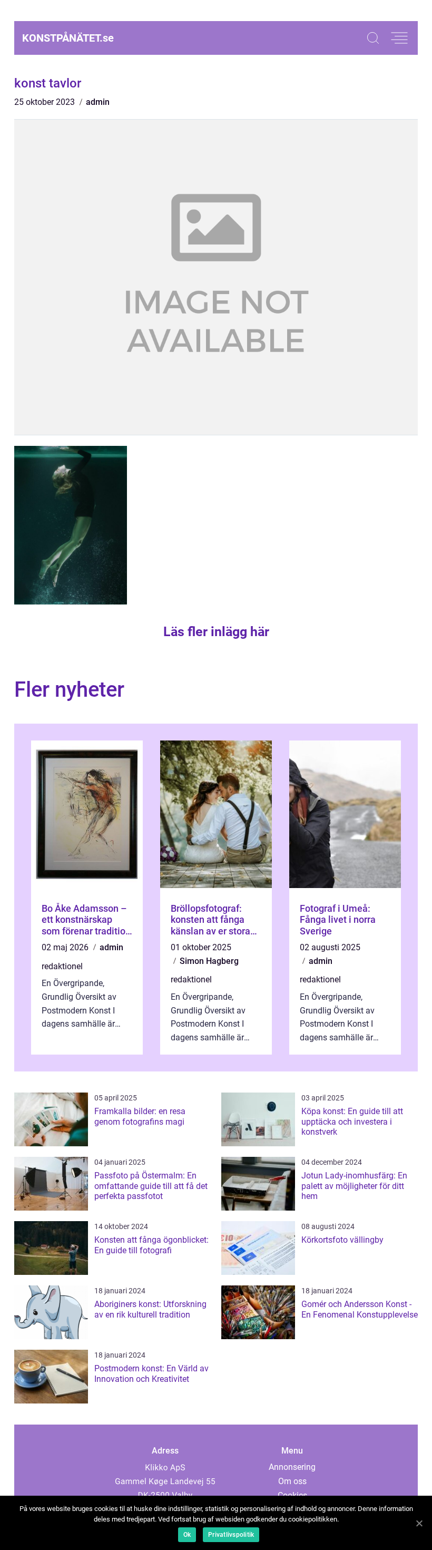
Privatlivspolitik (231, 1534)
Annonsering (292, 1467)
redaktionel (62, 966)
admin (98, 102)
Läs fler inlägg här (216, 631)
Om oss (292, 1481)
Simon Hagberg (209, 961)
